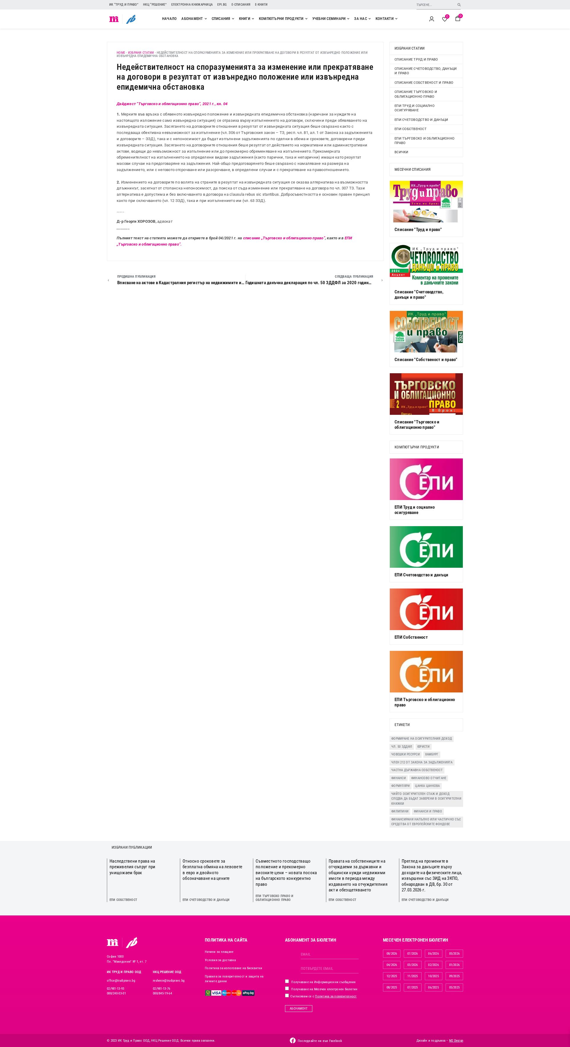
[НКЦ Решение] (131, 942)
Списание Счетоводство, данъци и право (426, 71)
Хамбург (431, 754)
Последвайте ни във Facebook (320, 1041)
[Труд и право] (113, 942)
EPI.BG (222, 5)
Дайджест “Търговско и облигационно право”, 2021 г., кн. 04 (172, 104)
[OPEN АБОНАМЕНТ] (206, 19)
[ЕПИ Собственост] (426, 609)
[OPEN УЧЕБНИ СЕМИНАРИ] (348, 19)
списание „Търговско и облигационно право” (284, 238)
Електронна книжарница (192, 5)
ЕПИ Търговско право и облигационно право (274, 898)
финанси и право (428, 811)
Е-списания (241, 5)
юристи (423, 747)
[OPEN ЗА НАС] (369, 19)
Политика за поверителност (336, 996)
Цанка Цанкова (427, 786)
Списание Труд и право (416, 59)
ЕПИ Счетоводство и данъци (421, 120)
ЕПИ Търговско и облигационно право (425, 141)
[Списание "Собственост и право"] (426, 331)
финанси (398, 778)
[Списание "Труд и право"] (426, 201)
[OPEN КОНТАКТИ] (396, 19)
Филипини (399, 811)
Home (121, 53)
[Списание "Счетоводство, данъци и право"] (426, 264)
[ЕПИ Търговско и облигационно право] (426, 671)
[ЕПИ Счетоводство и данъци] (426, 547)
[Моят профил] (432, 19)
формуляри (400, 786)
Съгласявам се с (323, 996)
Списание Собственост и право (424, 83)
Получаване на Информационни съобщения (323, 982)
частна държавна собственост (417, 770)
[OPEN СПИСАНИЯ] (233, 19)
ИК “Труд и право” (123, 5)
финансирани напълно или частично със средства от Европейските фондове (426, 821)
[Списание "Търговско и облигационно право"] (426, 394)
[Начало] (114, 19)
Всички (401, 152)
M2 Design (456, 1041)
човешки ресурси (405, 754)
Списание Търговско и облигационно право (416, 94)
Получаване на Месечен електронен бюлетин (323, 989)
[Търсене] (459, 4)
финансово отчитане (428, 778)
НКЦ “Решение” (155, 5)
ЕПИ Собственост (411, 129)
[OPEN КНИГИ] (253, 19)
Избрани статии (141, 53)
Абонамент (299, 1008)
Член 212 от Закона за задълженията (422, 762)
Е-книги (261, 5)
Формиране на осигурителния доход (421, 739)
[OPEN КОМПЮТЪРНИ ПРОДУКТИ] (306, 19)
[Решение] (131, 19)
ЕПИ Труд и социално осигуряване (415, 108)
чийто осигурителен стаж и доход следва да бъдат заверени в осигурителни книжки (426, 799)
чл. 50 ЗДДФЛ (401, 747)
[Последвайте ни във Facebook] (293, 1040)
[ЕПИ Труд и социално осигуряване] (426, 479)
